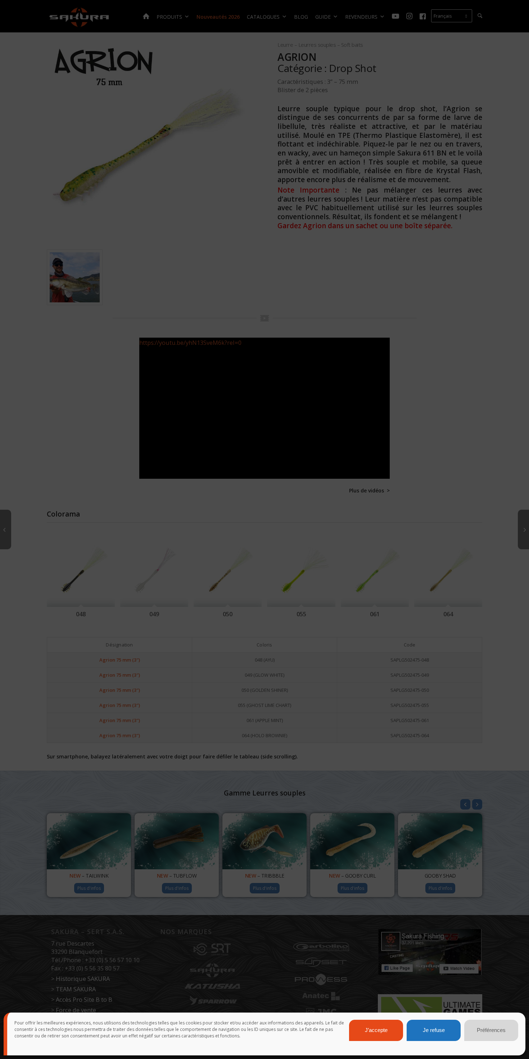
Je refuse (434, 1030)
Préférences (491, 1030)
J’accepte (376, 1030)
